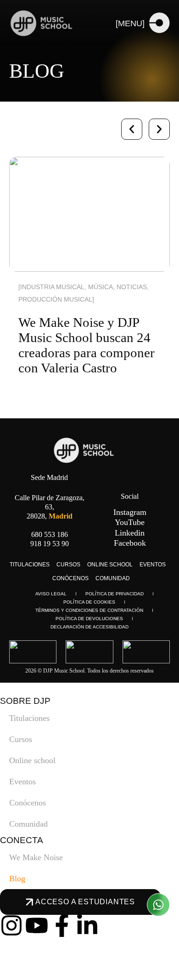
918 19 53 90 (49, 544)
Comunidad (112, 578)
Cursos (68, 564)
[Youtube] (36, 925)
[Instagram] (11, 925)
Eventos (153, 564)
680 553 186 (49, 534)
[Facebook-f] (61, 925)
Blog (17, 878)
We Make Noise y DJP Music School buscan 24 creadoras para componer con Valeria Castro (86, 345)
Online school (110, 564)
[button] (131, 129)
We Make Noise (36, 857)
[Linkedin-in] (87, 925)
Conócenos (70, 578)
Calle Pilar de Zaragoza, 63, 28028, (49, 507)
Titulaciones (30, 564)
